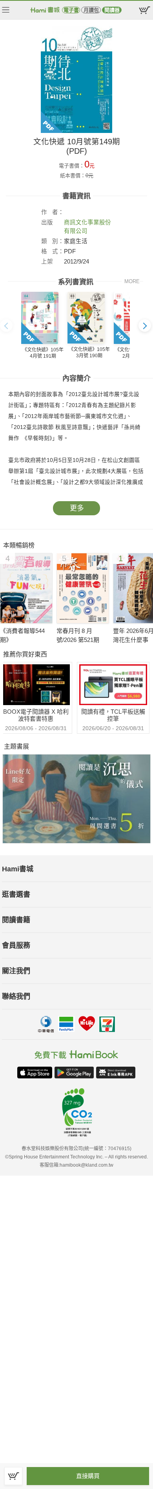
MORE (132, 281)
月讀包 (91, 10)
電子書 (71, 10)
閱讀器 (112, 10)
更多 (77, 508)
